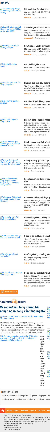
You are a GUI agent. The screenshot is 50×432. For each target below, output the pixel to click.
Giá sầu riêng (21, 399)
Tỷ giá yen (42, 396)
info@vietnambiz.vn (14, 427)
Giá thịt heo (32, 399)
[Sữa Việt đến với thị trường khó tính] (11, 52)
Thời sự (26, 71)
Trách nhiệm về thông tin (12, 430)
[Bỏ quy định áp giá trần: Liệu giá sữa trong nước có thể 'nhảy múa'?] (11, 166)
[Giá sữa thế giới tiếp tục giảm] (11, 107)
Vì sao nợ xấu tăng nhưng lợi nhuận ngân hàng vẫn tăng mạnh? (22, 309)
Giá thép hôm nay (9, 399)
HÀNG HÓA (24, 411)
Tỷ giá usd (33, 396)
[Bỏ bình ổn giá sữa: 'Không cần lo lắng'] (11, 223)
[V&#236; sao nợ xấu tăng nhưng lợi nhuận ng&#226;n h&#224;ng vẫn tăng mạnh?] (23, 317)
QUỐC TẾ (33, 411)
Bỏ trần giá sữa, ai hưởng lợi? (37, 254)
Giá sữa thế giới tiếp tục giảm (37, 101)
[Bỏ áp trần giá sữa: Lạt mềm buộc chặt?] (11, 279)
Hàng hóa (27, 17)
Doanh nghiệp (28, 38)
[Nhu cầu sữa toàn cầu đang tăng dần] (11, 89)
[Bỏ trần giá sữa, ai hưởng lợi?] (11, 260)
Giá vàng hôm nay (10, 396)
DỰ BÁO (16, 411)
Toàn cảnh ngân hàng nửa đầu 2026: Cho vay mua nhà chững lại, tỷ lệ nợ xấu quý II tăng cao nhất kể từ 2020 (43, 361)
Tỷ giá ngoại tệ (23, 396)
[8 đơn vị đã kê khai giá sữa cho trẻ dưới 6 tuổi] (11, 242)
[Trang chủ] (2, 410)
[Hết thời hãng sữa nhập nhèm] (11, 126)
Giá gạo (41, 399)
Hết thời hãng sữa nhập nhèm (37, 120)
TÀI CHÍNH (41, 411)
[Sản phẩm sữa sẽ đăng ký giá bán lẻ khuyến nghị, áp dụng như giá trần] (11, 185)
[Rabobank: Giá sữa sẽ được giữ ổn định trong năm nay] (11, 203)
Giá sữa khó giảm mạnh (34, 64)
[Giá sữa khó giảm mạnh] (11, 70)
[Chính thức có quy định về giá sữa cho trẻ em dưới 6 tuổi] (11, 148)
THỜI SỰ (9, 411)
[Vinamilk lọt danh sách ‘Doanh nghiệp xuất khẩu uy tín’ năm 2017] (11, 33)
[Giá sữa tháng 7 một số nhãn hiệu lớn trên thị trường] (11, 15)
